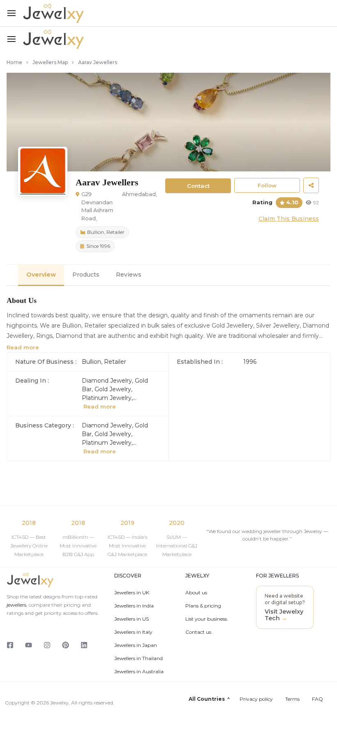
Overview (41, 274)
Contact (198, 185)
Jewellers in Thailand (138, 658)
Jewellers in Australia (139, 671)
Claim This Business (289, 218)
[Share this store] (311, 185)
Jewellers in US (131, 619)
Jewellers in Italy (133, 632)
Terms (292, 699)
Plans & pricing (203, 606)
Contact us (198, 632)
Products (85, 274)
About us (196, 593)
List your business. (206, 619)
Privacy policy (256, 699)
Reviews (128, 274)
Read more (23, 347)
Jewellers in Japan (135, 645)
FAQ (317, 699)
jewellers (16, 605)
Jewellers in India (134, 606)
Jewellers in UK (131, 593)
